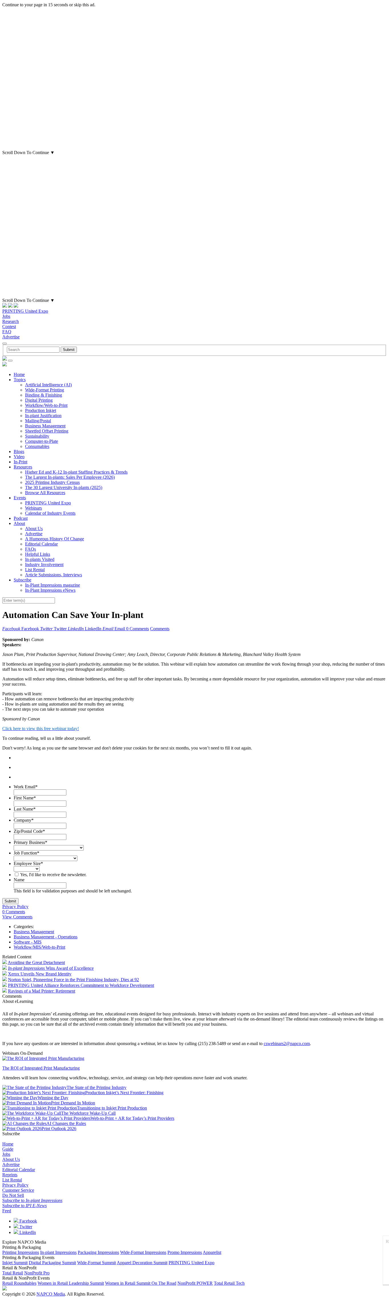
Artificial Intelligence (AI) (48, 384)
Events (20, 497)
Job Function (26, 852)
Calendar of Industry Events (50, 513)
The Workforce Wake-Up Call (88, 1113)
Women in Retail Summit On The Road (140, 1283)
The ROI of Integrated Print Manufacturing (41, 1068)
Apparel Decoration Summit (142, 1262)
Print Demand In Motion (73, 1102)
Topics (20, 379)
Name (19, 879)
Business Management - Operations (45, 936)
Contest (9, 326)
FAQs (30, 549)
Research (10, 321)
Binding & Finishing (43, 395)
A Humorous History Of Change (54, 538)
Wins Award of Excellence (51, 968)
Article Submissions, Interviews (53, 574)
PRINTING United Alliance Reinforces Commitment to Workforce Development (81, 985)
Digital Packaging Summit (52, 1262)
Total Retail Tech (229, 1283)
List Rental (35, 569)
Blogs (19, 451)
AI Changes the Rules (66, 1123)
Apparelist (212, 1252)
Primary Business (30, 842)
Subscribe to (32, 1200)
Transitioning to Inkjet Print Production (112, 1108)
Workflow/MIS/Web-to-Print (39, 947)
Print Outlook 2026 (59, 1128)
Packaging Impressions (98, 1252)
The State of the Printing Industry (96, 1087)
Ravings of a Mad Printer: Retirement (41, 991)
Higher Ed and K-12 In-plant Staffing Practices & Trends (76, 472)
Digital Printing (39, 400)
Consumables (37, 446)
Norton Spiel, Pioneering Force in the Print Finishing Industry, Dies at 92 (73, 979)
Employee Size (28, 863)
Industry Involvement (44, 564)
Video (19, 456)
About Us (34, 528)
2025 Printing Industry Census (52, 482)
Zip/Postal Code (29, 831)
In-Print (20, 461)
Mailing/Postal (38, 420)
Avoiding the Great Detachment (36, 962)
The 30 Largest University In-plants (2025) (63, 487)
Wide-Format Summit (96, 1262)
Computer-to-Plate (41, 441)
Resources (23, 466)
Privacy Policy (15, 906)
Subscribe (22, 579)
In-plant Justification (43, 415)
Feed (6, 1210)
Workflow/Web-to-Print (46, 405)
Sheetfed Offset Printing (46, 431)
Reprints (9, 1174)
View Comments (17, 916)
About (19, 523)
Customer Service (18, 1190)
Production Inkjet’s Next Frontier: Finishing (124, 1092)
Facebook (27, 1221)
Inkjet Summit (15, 1262)
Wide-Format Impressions (143, 1252)
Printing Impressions (20, 1252)
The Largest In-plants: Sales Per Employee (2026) (70, 477)
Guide (7, 1149)
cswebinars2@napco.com (287, 1043)
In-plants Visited (39, 559)
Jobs (6, 316)
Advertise (11, 336)
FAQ (6, 331)
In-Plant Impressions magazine (52, 585)
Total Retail (12, 1272)
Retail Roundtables (19, 1283)
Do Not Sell (13, 1195)
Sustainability (37, 436)
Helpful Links (37, 554)
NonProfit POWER (195, 1283)
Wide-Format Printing (44, 389)
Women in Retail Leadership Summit (71, 1283)
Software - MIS (28, 942)
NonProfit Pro (37, 1272)
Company (24, 820)
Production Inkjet (40, 410)
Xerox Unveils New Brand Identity (39, 973)
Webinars (33, 508)
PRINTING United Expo (25, 311)
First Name (25, 797)
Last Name (25, 809)
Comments (159, 628)
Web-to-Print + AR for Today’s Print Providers (132, 1118)
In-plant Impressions (58, 1252)
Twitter (25, 1226)
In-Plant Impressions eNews (50, 590)
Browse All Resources (45, 492)
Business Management (45, 425)
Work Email (26, 786)
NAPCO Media (50, 1294)
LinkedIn (27, 1232)
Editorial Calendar (41, 544)
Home (19, 374)
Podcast (21, 518)
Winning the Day (53, 1097)
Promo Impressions (184, 1252)
